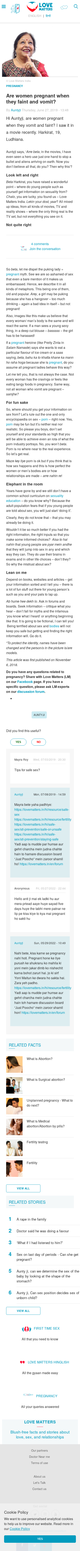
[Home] (40, 10)
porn (44, 419)
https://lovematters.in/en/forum (41, 863)
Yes (40, 1538)
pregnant (12, 274)
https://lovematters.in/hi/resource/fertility (42, 819)
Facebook (24, 681)
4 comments (40, 243)
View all (23, 1188)
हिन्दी (48, 15)
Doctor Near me (39, 1456)
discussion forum (30, 691)
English (34, 15)
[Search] (75, 6)
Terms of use (39, 1463)
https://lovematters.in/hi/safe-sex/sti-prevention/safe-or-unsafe (38, 827)
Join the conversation (45, 248)
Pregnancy (14, 86)
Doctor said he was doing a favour (43, 1230)
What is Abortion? (40, 1058)
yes (18, 742)
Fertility (32, 1162)
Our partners (39, 1450)
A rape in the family (31, 1219)
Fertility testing (37, 1142)
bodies (54, 626)
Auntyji (16, 110)
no (39, 742)
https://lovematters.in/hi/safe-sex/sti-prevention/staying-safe (36, 836)
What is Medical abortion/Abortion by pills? (46, 1123)
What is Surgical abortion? (46, 1079)
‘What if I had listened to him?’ (40, 1242)
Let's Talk (39, 1482)
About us (39, 1476)
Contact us (39, 1488)
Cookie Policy (20, 1528)
